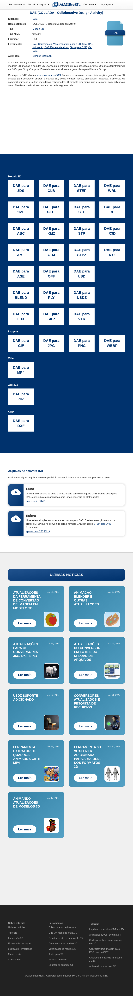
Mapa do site (15, 954)
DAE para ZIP (21, 396)
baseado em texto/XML (48, 75)
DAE (34, 18)
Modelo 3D (38, 28)
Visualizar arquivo (37, 4)
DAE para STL (82, 209)
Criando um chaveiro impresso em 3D (105, 959)
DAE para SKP (51, 316)
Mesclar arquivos (58, 959)
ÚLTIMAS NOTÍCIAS (66, 575)
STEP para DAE (102, 523)
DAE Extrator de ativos (56, 47)
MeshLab (47, 55)
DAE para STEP (82, 188)
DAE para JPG (51, 343)
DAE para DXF (21, 423)
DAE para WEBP (112, 343)
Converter (89, 4)
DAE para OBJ (51, 252)
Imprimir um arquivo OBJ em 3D (106, 929)
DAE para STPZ (82, 252)
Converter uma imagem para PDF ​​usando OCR (104, 950)
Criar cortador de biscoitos (63, 927)
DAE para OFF (51, 273)
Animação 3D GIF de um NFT (105, 934)
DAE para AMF (21, 252)
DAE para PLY (51, 295)
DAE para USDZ (82, 295)
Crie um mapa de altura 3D (63, 932)
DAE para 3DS (21, 188)
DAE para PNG (82, 343)
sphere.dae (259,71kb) (38, 531)
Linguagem (105, 4)
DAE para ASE (21, 273)
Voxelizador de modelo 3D (67, 44)
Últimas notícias (16, 927)
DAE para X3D (112, 231)
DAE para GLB (51, 188)
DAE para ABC (21, 231)
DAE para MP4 (21, 370)
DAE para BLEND (21, 295)
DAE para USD (82, 273)
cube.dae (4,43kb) (35, 501)
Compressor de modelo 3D (63, 943)
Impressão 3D (15, 938)
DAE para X (112, 209)
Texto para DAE (78, 47)
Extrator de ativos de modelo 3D (66, 938)
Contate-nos (14, 959)
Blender (36, 55)
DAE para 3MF (21, 209)
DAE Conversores (42, 44)
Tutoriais (12, 932)
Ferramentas (16, 4)
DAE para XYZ (112, 252)
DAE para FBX (21, 316)
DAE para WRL (112, 188)
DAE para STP (82, 231)
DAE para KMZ (51, 231)
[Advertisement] (66, 114)
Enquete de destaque (19, 943)
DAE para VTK (82, 316)
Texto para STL (57, 954)
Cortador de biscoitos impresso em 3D (105, 942)
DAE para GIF (21, 343)
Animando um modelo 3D (102, 966)
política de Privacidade (20, 948)
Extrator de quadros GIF (61, 965)
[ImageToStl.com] (66, 4)
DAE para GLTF (51, 209)
